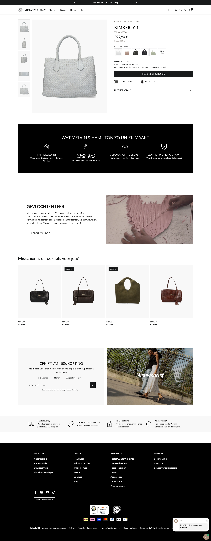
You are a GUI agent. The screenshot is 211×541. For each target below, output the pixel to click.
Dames (63, 10)
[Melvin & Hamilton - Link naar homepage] (36, 10)
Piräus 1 (110, 322)
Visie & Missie (40, 463)
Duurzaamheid (41, 468)
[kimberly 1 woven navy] (144, 52)
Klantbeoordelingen (43, 472)
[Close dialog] (206, 250)
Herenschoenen (118, 468)
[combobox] (188, 272)
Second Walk (160, 458)
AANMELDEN (189, 280)
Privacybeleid (92, 528)
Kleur (121, 46)
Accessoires (116, 477)
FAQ (76, 481)
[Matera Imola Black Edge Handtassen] (39, 291)
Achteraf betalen (82, 463)
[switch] (102, 512)
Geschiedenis (40, 458)
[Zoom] (102, 24)
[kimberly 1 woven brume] (127, 52)
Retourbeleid (35, 528)
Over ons (40, 453)
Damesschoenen (119, 463)
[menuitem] (63, 10)
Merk (82, 10)
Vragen (78, 453)
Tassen (114, 472)
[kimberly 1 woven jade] (153, 52)
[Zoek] (185, 10)
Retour (77, 472)
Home (116, 21)
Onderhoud (116, 481)
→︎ (93, 385)
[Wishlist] (180, 10)
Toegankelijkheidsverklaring (110, 528)
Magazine (158, 463)
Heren (73, 10)
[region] (105, 3)
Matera (21, 322)
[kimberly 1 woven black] (136, 52)
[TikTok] (53, 492)
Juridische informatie (76, 528)
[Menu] (107, 506)
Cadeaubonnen (118, 486)
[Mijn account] (176, 10)
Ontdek (159, 453)
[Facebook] (35, 492)
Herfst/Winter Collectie (122, 458)
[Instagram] (41, 492)
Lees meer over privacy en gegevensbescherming (60, 390)
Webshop (116, 453)
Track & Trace (80, 468)
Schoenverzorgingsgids (165, 468)
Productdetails (122, 90)
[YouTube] (47, 492)
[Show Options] (202, 272)
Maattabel (79, 458)
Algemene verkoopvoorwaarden (54, 528)
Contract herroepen (43, 500)
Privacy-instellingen (129, 528)
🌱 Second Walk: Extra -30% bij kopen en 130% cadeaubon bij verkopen (122, 3)
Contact (78, 477)
